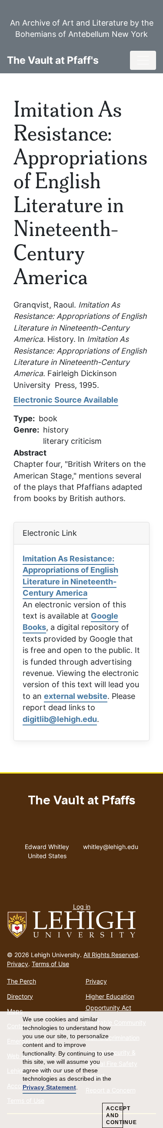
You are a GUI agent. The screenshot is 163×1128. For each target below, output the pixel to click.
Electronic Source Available (65, 399)
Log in (81, 906)
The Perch (21, 981)
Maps (15, 1011)
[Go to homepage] (81, 925)
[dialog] (81, 1070)
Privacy (17, 964)
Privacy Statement (49, 1087)
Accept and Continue (114, 1115)
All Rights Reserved (110, 955)
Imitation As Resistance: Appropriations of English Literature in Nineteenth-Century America (70, 575)
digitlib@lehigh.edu (60, 719)
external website (75, 696)
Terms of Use (50, 964)
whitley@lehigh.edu (110, 845)
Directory (20, 996)
